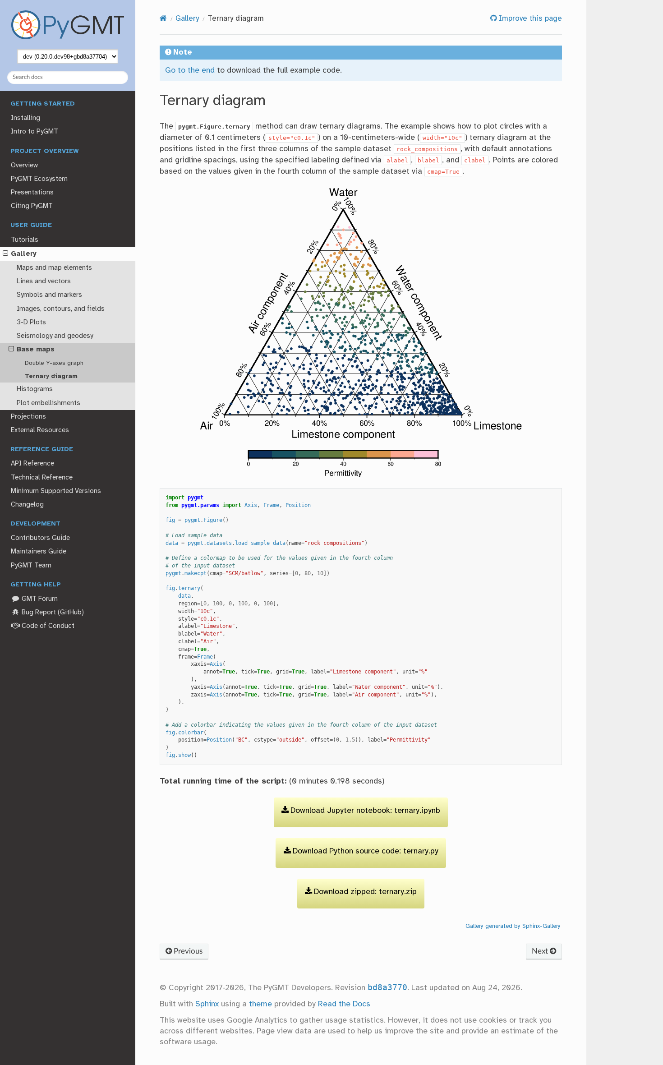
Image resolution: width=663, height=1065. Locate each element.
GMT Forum (39, 599)
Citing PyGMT (32, 206)
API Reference (32, 463)
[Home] (163, 18)
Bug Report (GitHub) (52, 612)
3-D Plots (31, 322)
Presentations (32, 192)
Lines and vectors (44, 281)
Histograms (35, 389)
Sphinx (207, 1004)
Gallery (24, 254)
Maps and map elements (54, 268)
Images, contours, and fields (61, 309)
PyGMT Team (31, 565)
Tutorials (24, 240)
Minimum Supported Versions (56, 491)
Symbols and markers (49, 295)
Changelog (27, 504)
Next (541, 951)
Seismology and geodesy (55, 336)
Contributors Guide (40, 538)
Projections (28, 416)
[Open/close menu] (5, 254)
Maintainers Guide (38, 551)
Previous (187, 951)
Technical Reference (42, 477)
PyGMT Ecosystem (39, 179)
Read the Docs (344, 1004)
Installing (25, 118)
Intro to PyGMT (34, 131)
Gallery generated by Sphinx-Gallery (513, 926)
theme (260, 1004)
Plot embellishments (48, 403)
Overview (24, 165)
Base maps (36, 349)
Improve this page (529, 19)
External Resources (40, 430)
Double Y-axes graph (54, 363)
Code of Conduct (47, 626)
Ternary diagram (51, 376)
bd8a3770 (387, 987)
